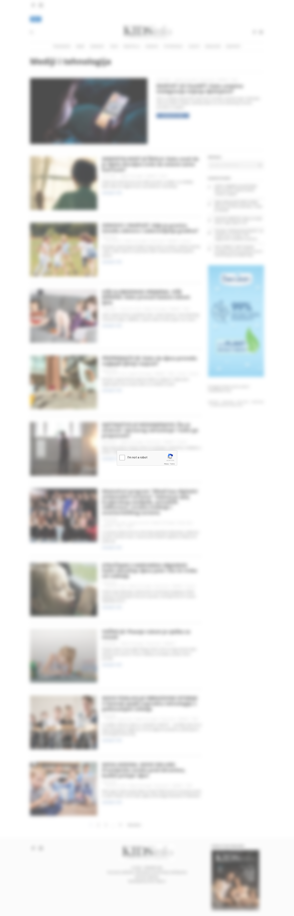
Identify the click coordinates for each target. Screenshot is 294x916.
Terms (172, 464)
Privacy (166, 464)
